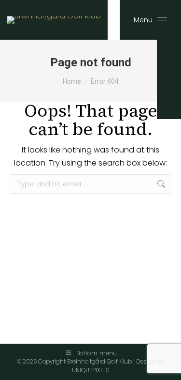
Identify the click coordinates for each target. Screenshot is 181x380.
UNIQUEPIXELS (90, 370)
